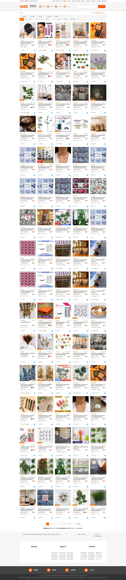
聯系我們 (81, 575)
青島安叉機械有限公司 (71, 554)
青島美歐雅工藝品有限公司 (95, 263)
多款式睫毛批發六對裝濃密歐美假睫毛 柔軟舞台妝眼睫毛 (45, 447)
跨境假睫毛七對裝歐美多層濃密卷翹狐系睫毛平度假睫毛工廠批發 (45, 42)
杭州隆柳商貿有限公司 (42, 200)
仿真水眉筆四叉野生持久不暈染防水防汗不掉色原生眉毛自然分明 (27, 416)
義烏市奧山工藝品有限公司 (42, 387)
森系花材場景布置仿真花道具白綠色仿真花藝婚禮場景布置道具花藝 (80, 229)
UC (86, 577)
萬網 (84, 577)
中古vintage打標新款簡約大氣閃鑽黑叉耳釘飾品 (98, 261)
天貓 (48, 577)
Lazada (105, 577)
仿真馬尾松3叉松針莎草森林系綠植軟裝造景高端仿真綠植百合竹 (98, 510)
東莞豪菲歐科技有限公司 (95, 169)
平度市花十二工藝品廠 (60, 107)
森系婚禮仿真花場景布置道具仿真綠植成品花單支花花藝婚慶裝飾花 (63, 479)
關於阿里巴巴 (75, 575)
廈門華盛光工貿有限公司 (100, 552)
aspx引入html (98, 559)
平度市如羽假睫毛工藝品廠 (42, 45)
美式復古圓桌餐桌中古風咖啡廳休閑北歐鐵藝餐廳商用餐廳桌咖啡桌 (27, 136)
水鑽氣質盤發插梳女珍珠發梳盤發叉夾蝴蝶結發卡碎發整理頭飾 (27, 42)
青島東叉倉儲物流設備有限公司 (73, 559)
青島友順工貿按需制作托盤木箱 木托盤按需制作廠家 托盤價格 (63, 447)
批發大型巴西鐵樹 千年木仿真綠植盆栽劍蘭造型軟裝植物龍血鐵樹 (45, 167)
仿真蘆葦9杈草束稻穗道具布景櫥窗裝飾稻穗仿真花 (80, 447)
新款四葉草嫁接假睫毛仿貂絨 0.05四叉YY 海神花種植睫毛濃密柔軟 (63, 136)
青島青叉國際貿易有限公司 (72, 557)
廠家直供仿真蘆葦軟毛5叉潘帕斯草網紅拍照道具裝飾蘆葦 (27, 354)
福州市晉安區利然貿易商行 (24, 200)
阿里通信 (80, 577)
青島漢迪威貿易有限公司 (77, 107)
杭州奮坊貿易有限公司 (60, 200)
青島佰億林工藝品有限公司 (24, 325)
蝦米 (68, 577)
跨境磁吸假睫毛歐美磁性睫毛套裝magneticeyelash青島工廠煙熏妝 (63, 74)
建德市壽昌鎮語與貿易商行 (77, 231)
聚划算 (51, 577)
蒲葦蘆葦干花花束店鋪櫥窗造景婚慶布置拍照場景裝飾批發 (98, 136)
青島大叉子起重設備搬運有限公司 (65, 559)
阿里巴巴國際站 (27, 577)
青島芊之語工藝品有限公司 (77, 76)
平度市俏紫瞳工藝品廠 (60, 138)
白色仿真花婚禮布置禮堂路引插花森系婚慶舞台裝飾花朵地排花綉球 (27, 229)
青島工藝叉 (84, 534)
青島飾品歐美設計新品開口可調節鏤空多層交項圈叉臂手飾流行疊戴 (63, 167)
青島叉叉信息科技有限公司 (56, 552)
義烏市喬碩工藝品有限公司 (95, 450)
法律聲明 (62, 575)
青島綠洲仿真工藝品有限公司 (42, 169)
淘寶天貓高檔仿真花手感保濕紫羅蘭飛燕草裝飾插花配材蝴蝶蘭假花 (98, 74)
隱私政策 (70, 575)
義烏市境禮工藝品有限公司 (95, 138)
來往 (92, 577)
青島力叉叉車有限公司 (71, 552)
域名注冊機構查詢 (91, 557)
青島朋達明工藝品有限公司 (95, 325)
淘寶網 (45, 577)
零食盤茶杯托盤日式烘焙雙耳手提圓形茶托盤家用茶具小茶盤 (98, 323)
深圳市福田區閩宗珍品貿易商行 (86, 552)
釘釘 (95, 577)
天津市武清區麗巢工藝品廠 (24, 107)
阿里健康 (98, 577)
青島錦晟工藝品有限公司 (95, 481)
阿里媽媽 (64, 577)
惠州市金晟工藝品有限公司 (60, 512)
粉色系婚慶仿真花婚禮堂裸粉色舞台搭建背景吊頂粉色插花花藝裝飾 (98, 354)
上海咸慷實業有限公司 (95, 231)
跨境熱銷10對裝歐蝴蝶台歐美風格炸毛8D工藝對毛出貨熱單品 (27, 261)
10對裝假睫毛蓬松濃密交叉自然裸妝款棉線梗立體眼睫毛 (63, 323)
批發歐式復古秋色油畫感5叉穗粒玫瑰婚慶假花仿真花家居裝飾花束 (80, 105)
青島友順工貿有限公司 (60, 263)
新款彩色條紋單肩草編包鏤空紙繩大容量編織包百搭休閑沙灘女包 (80, 261)
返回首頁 (73, 528)
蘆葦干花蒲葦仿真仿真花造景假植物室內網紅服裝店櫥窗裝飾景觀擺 (80, 42)
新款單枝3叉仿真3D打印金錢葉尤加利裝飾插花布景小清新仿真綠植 (45, 136)
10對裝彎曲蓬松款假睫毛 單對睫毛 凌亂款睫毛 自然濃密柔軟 (80, 323)
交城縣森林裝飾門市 (92, 559)
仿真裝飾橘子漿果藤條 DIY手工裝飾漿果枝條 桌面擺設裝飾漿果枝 (45, 354)
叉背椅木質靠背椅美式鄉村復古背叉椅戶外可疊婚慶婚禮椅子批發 (98, 416)
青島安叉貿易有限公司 (55, 554)
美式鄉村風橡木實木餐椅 (25, 322)
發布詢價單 (96, 534)
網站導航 (85, 575)
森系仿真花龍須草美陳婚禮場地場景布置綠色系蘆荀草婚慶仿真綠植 (98, 447)
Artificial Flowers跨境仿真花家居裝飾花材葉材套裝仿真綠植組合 (80, 74)
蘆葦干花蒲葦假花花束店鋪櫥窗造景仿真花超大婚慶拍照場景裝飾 (45, 385)
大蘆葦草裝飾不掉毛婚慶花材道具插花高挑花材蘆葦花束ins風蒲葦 (98, 479)
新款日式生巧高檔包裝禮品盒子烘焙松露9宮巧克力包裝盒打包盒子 (27, 74)
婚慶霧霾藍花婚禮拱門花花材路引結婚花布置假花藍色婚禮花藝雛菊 (27, 167)
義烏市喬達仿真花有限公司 (77, 45)
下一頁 (63, 524)
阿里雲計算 (72, 577)
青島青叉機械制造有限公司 (56, 557)
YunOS (76, 577)
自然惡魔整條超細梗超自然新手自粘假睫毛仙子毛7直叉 (45, 261)
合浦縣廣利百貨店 (83, 557)
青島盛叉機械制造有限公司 (64, 557)
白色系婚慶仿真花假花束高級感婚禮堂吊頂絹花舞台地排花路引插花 (98, 198)
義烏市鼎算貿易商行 (24, 231)
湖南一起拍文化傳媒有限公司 (86, 559)
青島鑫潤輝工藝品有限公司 (42, 76)
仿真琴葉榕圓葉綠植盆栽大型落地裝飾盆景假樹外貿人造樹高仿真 (63, 229)
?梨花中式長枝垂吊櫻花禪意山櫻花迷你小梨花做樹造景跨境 (63, 105)
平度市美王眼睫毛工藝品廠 (60, 325)
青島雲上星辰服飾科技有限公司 (60, 45)
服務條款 (66, 575)
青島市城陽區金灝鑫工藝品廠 (77, 138)
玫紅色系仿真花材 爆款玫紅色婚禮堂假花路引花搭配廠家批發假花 (80, 198)
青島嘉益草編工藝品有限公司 (77, 263)
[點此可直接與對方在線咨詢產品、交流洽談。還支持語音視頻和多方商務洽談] (34, 50)
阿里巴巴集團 (21, 577)
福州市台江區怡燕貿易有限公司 (24, 169)
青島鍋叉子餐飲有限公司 (64, 554)
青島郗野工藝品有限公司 (42, 263)
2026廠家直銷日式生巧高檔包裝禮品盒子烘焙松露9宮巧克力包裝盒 (98, 42)
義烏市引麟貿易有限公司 (77, 169)
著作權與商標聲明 (55, 575)
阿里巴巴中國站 (34, 577)
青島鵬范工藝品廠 (23, 45)
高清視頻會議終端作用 (92, 554)
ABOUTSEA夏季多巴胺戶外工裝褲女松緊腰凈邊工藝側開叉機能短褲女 (63, 42)
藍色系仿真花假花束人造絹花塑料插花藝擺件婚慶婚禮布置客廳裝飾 (27, 385)
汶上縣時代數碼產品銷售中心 (101, 557)
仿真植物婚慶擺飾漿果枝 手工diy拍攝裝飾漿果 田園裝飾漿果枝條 (45, 74)
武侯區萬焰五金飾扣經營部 (93, 552)
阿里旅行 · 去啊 (59, 577)
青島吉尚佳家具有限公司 (24, 138)
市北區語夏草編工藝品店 (42, 107)
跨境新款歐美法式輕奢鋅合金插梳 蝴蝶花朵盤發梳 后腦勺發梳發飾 (80, 136)
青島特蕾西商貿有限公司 (95, 45)
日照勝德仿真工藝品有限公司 (60, 231)
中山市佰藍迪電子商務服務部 (95, 200)
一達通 (102, 577)
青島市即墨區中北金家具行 (95, 107)
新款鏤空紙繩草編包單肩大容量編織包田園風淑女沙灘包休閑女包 (45, 416)
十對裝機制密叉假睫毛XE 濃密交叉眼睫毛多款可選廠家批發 (27, 447)
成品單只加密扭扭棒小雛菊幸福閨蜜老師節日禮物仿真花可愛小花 (63, 416)
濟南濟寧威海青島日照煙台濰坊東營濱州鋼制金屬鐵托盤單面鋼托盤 (45, 323)
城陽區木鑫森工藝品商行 (60, 169)
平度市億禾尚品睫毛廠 (24, 263)
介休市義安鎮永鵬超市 (84, 554)
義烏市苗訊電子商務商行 (100, 554)
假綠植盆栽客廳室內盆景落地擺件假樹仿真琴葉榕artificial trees (63, 385)
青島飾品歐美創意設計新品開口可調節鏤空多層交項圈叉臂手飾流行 (80, 416)
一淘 (54, 577)
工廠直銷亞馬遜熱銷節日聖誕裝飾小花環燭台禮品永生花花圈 (63, 510)
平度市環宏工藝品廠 (77, 325)
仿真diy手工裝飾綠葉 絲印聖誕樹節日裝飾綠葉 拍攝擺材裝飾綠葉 (80, 510)
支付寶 (89, 577)
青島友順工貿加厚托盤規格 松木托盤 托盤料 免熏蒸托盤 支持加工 (63, 261)
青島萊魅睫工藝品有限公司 (60, 76)
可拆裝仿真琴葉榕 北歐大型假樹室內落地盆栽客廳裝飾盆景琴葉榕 (80, 385)
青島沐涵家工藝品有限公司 (42, 138)
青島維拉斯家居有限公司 (95, 76)
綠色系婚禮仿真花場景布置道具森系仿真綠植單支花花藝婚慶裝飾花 (45, 479)
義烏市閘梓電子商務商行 (42, 231)
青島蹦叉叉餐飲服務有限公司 (65, 552)
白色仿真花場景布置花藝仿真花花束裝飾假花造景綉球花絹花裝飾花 (80, 479)
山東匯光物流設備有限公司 (42, 325)
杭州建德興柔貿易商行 (77, 200)
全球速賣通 (40, 577)
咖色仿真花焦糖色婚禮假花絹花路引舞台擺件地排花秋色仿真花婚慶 (45, 229)
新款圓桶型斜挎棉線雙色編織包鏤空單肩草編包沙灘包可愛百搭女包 (45, 105)
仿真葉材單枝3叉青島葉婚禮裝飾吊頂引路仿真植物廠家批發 (27, 105)
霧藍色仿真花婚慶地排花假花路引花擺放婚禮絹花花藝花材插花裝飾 (45, 510)
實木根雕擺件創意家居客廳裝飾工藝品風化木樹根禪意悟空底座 (98, 105)
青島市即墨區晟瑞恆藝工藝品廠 (24, 356)
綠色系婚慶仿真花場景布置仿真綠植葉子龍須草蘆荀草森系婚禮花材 (27, 479)
